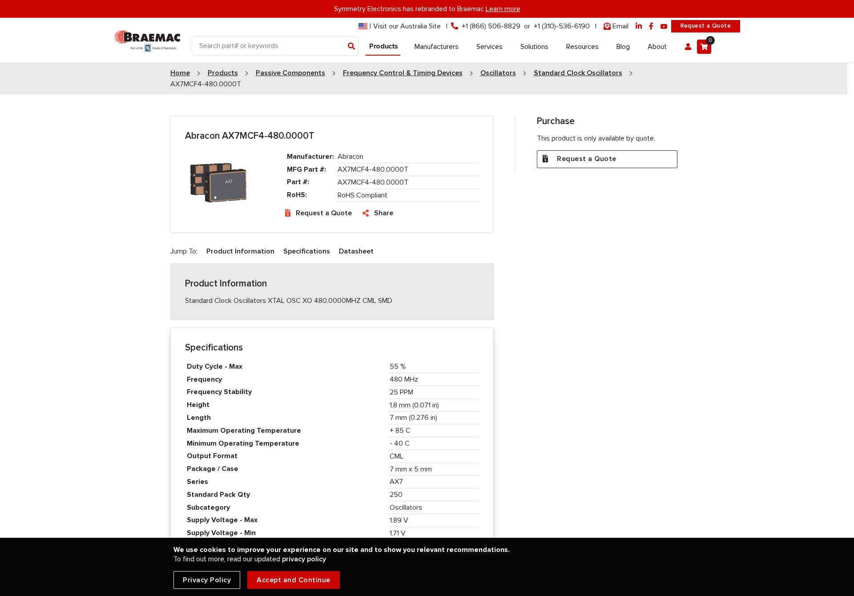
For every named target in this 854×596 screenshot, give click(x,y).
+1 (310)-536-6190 (562, 26)
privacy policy (304, 559)
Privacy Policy (207, 580)
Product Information (240, 251)
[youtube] (664, 26)
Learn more (503, 8)
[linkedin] (638, 26)
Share (383, 213)
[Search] (351, 47)
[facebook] (651, 26)
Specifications (306, 251)
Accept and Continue (293, 580)
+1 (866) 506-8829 (491, 26)
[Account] (688, 47)
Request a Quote (706, 26)
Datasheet (356, 251)
